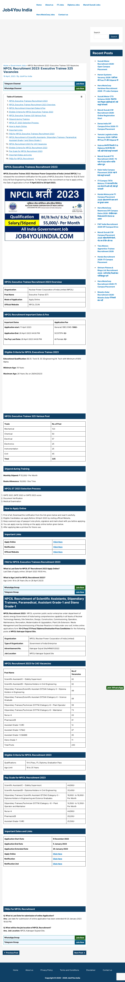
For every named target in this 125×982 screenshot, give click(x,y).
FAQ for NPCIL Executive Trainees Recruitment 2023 (31, 134)
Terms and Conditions (69, 970)
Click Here (57, 542)
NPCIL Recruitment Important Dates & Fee (27, 108)
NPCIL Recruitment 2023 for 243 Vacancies (28, 144)
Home (39, 5)
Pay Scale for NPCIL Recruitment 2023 (25, 151)
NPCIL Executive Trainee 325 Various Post (27, 115)
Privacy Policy (47, 970)
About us (49, 5)
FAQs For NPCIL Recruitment (21, 158)
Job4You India (17, 9)
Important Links (16, 130)
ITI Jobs (60, 5)
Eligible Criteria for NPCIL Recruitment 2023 (28, 148)
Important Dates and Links (20, 155)
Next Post (79, 953)
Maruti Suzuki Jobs (91, 5)
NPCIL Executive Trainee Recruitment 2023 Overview (32, 104)
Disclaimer (90, 970)
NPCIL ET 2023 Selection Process (24, 123)
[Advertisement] (44, 45)
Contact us (63, 14)
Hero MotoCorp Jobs (45, 14)
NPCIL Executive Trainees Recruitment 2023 (28, 101)
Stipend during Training (19, 119)
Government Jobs (18, 65)
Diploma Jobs (74, 5)
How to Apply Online (18, 126)
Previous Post (11, 953)
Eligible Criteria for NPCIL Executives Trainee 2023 (31, 112)
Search (97, 32)
